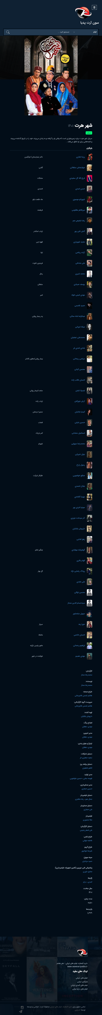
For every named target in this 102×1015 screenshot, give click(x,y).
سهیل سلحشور (79, 613)
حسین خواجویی (76, 778)
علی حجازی (88, 809)
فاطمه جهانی (87, 840)
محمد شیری (80, 273)
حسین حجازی (87, 788)
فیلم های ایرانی (82, 978)
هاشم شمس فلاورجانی (83, 695)
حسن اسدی (80, 189)
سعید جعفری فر (86, 757)
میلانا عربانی (80, 327)
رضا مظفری (79, 799)
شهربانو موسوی (79, 199)
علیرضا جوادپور (87, 851)
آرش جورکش (79, 401)
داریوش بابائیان (79, 528)
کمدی (90, 882)
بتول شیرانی (80, 454)
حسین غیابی (80, 422)
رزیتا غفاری (80, 157)
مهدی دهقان (87, 726)
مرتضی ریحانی (79, 358)
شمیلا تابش (80, 390)
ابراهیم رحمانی (79, 645)
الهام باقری (80, 560)
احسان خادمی (79, 635)
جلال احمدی (80, 486)
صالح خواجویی (79, 475)
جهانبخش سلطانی (77, 167)
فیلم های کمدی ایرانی (79, 985)
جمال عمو (88, 799)
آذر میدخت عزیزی (78, 518)
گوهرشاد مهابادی (78, 550)
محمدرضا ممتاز (86, 675)
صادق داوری (87, 871)
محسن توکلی (79, 592)
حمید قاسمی (80, 305)
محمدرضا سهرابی (78, 443)
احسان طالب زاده (78, 380)
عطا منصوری (87, 820)
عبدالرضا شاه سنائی (77, 316)
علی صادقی (80, 263)
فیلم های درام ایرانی (80, 989)
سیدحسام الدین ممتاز (76, 603)
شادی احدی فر (79, 348)
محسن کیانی (79, 369)
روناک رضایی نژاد (78, 571)
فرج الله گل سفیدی (77, 178)
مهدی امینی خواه (78, 295)
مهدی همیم (80, 656)
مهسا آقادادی (79, 497)
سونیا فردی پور (79, 507)
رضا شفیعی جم (79, 220)
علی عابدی (80, 582)
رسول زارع (80, 465)
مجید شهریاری (79, 242)
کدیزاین (77, 1010)
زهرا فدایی (80, 539)
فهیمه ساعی (87, 778)
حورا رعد (81, 624)
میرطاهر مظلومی (78, 210)
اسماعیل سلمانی (78, 433)
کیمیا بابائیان (80, 412)
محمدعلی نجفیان (78, 337)
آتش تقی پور (79, 231)
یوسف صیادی (79, 284)
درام (84, 882)
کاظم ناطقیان (87, 768)
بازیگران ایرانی (82, 981)
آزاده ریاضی (80, 252)
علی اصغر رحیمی (86, 830)
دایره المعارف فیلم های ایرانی (61, 1006)
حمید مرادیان (87, 861)
